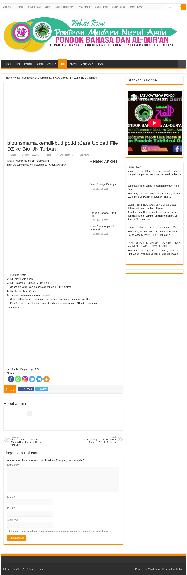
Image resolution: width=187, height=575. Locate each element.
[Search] (183, 7)
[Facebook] (161, 7)
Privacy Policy (84, 7)
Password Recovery (64, 7)
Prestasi (28, 63)
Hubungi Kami (34, 7)
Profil (17, 63)
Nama (11, 497)
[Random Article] (182, 64)
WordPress (154, 569)
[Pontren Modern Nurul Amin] (93, 34)
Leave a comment (65, 155)
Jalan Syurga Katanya (103, 184)
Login (47, 7)
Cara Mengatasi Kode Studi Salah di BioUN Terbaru (100, 440)
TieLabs (180, 569)
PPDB (100, 63)
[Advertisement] (63, 112)
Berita (40, 63)
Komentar (13, 465)
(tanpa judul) (134, 166)
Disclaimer (8, 7)
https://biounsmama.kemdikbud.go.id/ (27, 164)
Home (20, 7)
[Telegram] (39, 379)
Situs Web (12, 519)
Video (63, 63)
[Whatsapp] (18, 379)
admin (13, 155)
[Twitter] (32, 379)
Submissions (118, 7)
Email (11, 508)
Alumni (73, 63)
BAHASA (86, 63)
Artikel (50, 63)
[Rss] (158, 7)
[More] (46, 379)
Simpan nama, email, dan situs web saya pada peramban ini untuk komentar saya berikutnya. (60, 531)
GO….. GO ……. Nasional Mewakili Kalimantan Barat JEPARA (26, 441)
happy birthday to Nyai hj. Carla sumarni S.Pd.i (152, 227)
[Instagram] (25, 379)
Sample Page (101, 7)
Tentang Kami (135, 7)
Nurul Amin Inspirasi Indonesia (102, 228)
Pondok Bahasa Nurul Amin (103, 214)
